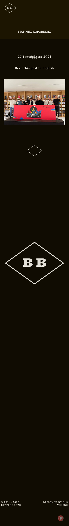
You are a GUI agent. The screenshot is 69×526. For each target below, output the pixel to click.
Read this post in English (34, 68)
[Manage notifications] (61, 518)
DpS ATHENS (62, 503)
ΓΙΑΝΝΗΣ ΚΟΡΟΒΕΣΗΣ (34, 32)
